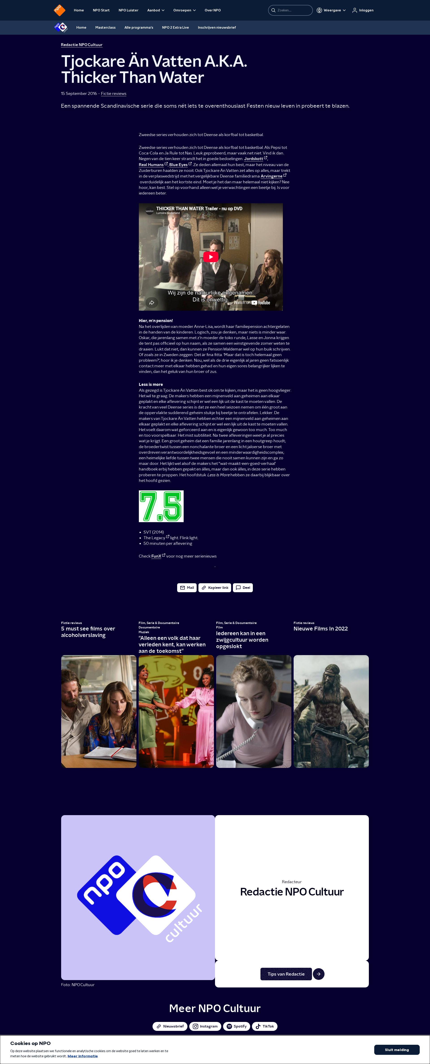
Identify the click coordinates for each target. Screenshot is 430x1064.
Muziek (144, 632)
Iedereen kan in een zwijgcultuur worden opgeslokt (242, 640)
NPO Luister (128, 10)
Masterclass (105, 27)
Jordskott (253, 158)
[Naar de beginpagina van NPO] (59, 10)
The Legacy (154, 537)
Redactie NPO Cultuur (82, 44)
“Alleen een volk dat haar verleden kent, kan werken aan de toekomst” (172, 644)
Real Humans (151, 164)
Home (79, 10)
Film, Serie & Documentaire (159, 623)
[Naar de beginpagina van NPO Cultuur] (61, 27)
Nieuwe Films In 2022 (321, 628)
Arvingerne (271, 176)
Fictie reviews (113, 93)
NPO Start (101, 10)
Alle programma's (139, 27)
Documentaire (149, 627)
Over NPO (213, 10)
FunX (156, 556)
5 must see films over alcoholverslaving (88, 631)
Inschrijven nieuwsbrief (217, 27)
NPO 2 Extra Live (175, 27)
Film (219, 627)
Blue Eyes (178, 164)
